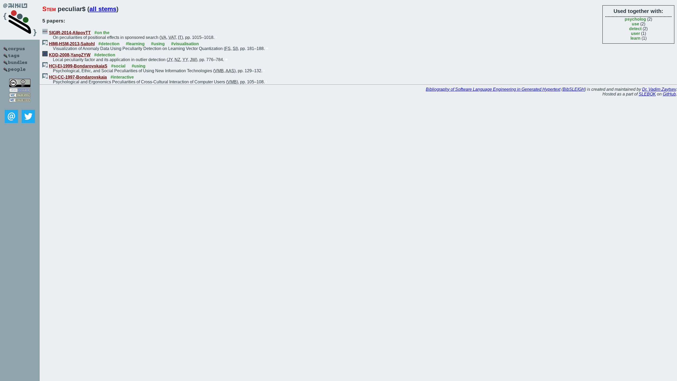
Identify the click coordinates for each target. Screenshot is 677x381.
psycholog (635, 19)
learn (635, 38)
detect (635, 28)
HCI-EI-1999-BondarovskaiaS (78, 66)
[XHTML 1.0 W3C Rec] (19, 95)
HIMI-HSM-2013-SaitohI (72, 44)
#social (118, 66)
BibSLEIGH (574, 89)
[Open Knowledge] (19, 90)
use (635, 24)
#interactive (122, 77)
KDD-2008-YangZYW (69, 55)
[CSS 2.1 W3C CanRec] (19, 106)
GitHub (669, 94)
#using (158, 44)
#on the (101, 32)
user (635, 33)
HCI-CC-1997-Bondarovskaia (78, 77)
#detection (109, 44)
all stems (102, 8)
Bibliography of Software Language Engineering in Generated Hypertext (493, 89)
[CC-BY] (19, 85)
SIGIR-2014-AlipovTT (70, 32)
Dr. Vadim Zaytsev (659, 89)
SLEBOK (647, 94)
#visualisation (185, 44)
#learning (135, 44)
